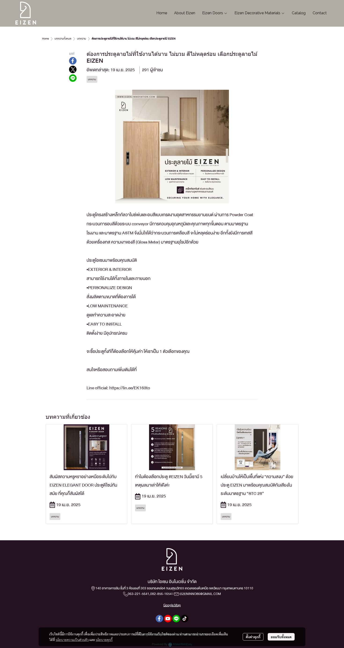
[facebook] (159, 618)
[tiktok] (184, 618)
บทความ (81, 38)
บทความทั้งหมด (63, 38)
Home (45, 38)
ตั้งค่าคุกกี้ (253, 637)
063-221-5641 (138, 594)
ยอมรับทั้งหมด (281, 637)
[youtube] (168, 618)
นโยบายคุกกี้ (104, 639)
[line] (176, 618)
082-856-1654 (161, 594)
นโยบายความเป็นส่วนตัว (72, 639)
